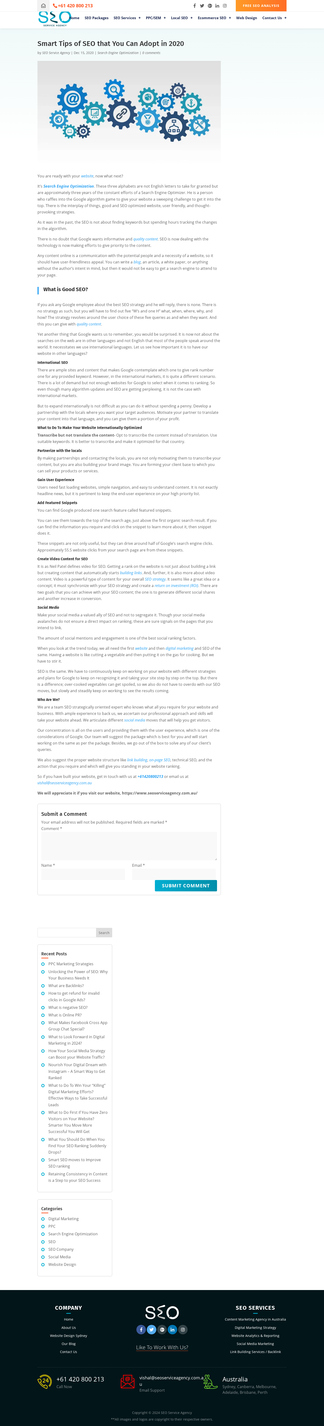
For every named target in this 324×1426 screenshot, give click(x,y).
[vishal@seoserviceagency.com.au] (43, 5)
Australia (235, 1379)
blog (137, 262)
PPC (52, 1226)
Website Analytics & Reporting (255, 1335)
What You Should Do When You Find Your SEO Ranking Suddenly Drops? (77, 1146)
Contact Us (272, 18)
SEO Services (125, 18)
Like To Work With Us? (162, 1347)
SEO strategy (155, 579)
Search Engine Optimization (118, 52)
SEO (52, 1241)
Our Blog (69, 1343)
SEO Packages (96, 18)
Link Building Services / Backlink (255, 1351)
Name (48, 865)
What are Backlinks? (66, 985)
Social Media (59, 1256)
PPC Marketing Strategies (70, 963)
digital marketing (180, 648)
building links (131, 572)
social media (134, 720)
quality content (145, 239)
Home (74, 18)
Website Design (62, 1264)
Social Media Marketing (255, 1343)
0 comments (151, 52)
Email (138, 865)
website (87, 176)
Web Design (246, 18)
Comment (51, 828)
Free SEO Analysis (261, 5)
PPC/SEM (153, 18)
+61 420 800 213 (80, 1379)
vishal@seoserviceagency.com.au (64, 782)
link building (137, 760)
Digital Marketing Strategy (255, 1327)
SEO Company (61, 1249)
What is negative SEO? (68, 1007)
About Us (68, 1327)
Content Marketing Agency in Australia (255, 1319)
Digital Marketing (63, 1218)
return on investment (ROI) (176, 585)
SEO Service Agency (56, 52)
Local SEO (179, 18)
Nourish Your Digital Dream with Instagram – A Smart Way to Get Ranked (77, 1071)
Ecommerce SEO (212, 18)
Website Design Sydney (68, 1335)
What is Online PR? (65, 1015)
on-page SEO (159, 760)
